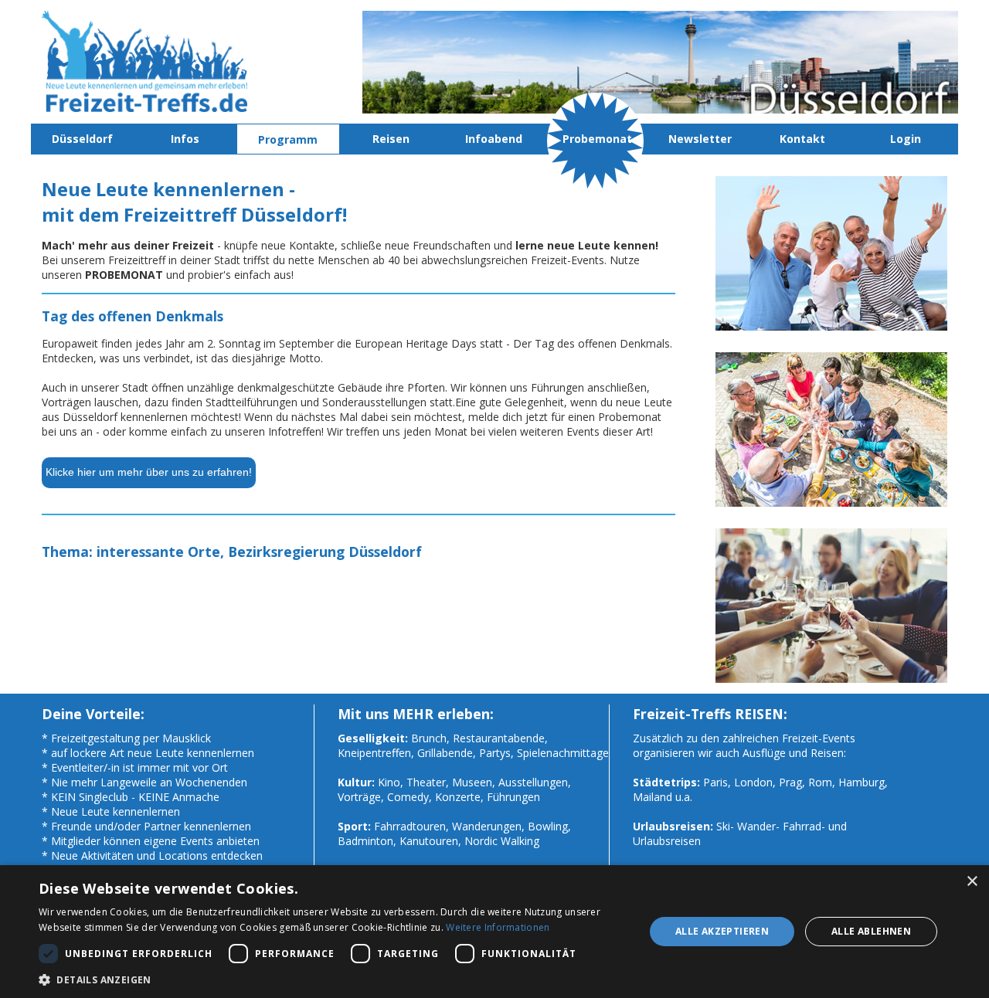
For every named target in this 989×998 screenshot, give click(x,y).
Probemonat (597, 138)
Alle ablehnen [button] (871, 931)
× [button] (971, 882)
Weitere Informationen (497, 927)
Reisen (391, 138)
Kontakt (802, 138)
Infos (185, 138)
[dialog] (494, 931)
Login (905, 138)
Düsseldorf (82, 138)
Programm (288, 139)
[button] (333, 979)
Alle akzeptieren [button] (722, 931)
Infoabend (493, 138)
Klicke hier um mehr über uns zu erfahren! (149, 472)
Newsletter (700, 138)
